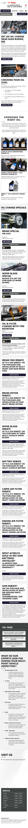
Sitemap (15, 819)
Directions (15, 11)
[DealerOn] (5, 818)
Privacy (18, 819)
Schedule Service (22, 14)
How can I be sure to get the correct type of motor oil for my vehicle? (14, 633)
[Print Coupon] (14, 220)
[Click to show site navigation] (26, 11)
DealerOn (11, 819)
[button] (5, 10)
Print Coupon (7, 241)
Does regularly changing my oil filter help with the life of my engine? (14, 645)
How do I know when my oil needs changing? (14, 638)
